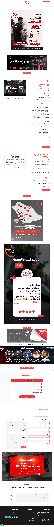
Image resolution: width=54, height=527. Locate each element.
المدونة (33, 519)
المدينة (48, 439)
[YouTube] (5, 1)
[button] (48, 497)
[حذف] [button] (9, 425)
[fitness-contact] (27, 466)
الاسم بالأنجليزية (47, 421)
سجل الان (32, 512)
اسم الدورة (47, 425)
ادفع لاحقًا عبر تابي (22, 436)
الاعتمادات (32, 517)
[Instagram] (11, 1)
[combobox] (48, 432)
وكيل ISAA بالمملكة (31, 518)
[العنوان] (6, 517)
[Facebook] (12, 1)
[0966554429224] (17, 512)
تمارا (24, 429)
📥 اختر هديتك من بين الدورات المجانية (27, 397)
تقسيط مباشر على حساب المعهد (19, 440)
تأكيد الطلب (23, 446)
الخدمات (32, 514)
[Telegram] (8, 517)
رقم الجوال (48, 430)
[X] (9, 1)
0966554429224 (13, 512)
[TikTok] (6, 1)
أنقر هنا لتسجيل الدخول (42, 409)
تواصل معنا (32, 516)
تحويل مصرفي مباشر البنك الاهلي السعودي (18, 439)
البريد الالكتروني (47, 434)
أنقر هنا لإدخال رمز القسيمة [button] (40, 412)
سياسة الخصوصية (31, 520)
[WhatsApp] (8, 1)
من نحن (33, 513)
